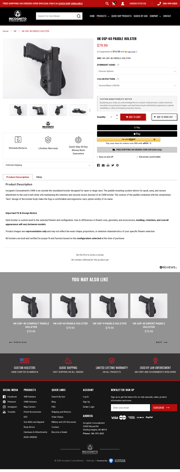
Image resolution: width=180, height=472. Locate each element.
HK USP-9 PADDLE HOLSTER (109, 323)
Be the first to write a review (90, 254)
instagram (12, 407)
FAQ (53, 407)
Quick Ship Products (121, 16)
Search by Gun (141, 16)
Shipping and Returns (61, 412)
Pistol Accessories (32, 412)
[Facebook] (98, 165)
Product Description (17, 177)
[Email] (103, 165)
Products (102, 16)
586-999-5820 (170, 3)
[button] (137, 51)
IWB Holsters (30, 396)
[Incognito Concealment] (90, 449)
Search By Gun (58, 396)
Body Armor (29, 427)
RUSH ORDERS (30, 437)
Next (89, 110)
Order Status (57, 417)
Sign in (122, 3)
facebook (12, 396)
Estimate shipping (14, 165)
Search (107, 3)
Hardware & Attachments (35, 432)
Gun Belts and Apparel (34, 422)
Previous (7, 110)
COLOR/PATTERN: (108, 79)
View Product (31, 305)
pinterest (12, 402)
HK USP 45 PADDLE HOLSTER (70, 323)
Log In (86, 396)
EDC (26, 417)
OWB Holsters (30, 402)
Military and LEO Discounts (64, 422)
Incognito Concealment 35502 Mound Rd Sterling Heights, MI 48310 (95, 426)
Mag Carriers (30, 407)
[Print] (108, 165)
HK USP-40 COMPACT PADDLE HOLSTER (31, 325)
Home (92, 16)
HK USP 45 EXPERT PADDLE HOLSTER (149, 325)
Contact (167, 16)
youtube (11, 412)
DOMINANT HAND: (108, 65)
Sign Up (86, 402)
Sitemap (90, 460)
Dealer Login (88, 407)
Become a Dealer (59, 432)
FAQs (39, 177)
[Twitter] (112, 165)
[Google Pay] (137, 127)
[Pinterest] (117, 165)
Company (154, 16)
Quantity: (101, 117)
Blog (54, 402)
